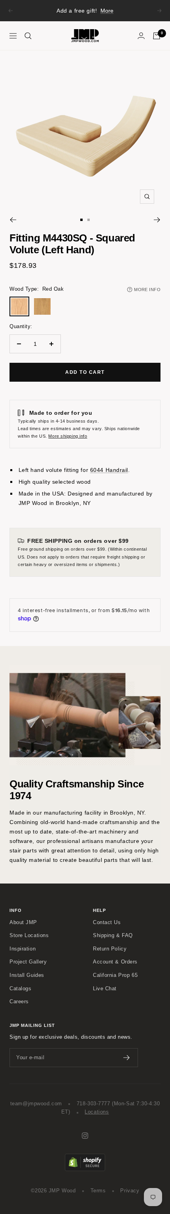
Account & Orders (115, 962)
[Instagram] (85, 1135)
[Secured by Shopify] (85, 1157)
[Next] (157, 220)
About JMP (23, 922)
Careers (19, 1001)
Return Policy (110, 949)
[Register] (126, 1057)
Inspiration (22, 949)
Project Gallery (28, 962)
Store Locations (29, 935)
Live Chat (105, 988)
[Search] (28, 35)
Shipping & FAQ (113, 935)
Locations (97, 1112)
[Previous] (12, 220)
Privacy (129, 1191)
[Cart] (157, 35)
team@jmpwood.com (36, 1103)
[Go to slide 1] (81, 220)
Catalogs (20, 988)
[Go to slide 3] (88, 220)
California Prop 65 (115, 975)
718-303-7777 (93, 1103)
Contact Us (107, 922)
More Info (147, 289)
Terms (98, 1191)
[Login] (141, 35)
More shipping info (67, 436)
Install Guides (26, 975)
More (106, 10)
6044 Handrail (109, 470)
